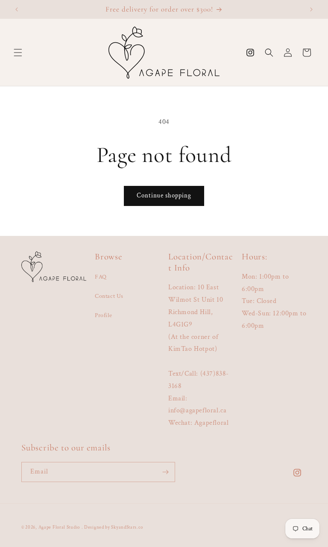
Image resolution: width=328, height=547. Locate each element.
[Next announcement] (311, 9)
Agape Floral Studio (59, 527)
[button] (18, 52)
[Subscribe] (165, 472)
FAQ (101, 277)
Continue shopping (164, 195)
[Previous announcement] (16, 9)
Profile (103, 315)
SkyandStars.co (127, 527)
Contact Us (109, 296)
